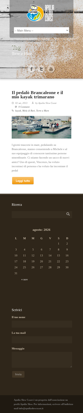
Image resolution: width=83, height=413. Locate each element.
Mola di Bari (28, 110)
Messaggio (18, 348)
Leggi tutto (23, 181)
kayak (18, 110)
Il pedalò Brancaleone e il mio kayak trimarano (37, 94)
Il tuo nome (18, 317)
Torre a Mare (42, 110)
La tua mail (19, 332)
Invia (18, 374)
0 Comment (24, 107)
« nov (24, 279)
